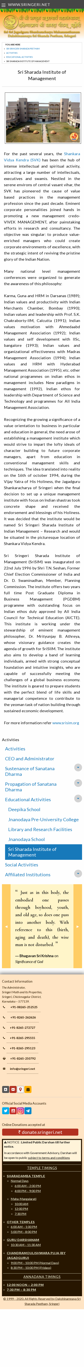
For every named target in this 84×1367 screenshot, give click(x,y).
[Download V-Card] (5, 1089)
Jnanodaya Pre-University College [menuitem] (43, 819)
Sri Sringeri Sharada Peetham (23, 48)
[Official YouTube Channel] (13, 1110)
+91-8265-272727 (22, 1027)
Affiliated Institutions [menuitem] (27, 874)
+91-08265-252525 (24, 1007)
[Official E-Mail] (13, 1089)
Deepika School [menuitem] (24, 809)
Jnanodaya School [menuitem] (26, 839)
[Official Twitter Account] (5, 1110)
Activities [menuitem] (15, 748)
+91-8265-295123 (22, 1048)
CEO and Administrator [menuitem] (29, 758)
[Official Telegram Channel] (27, 1110)
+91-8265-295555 (22, 1038)
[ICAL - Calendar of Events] (27, 1089)
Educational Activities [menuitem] (28, 799)
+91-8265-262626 (23, 1017)
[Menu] (3, 5)
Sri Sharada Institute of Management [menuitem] (32, 851)
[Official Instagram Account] (20, 1110)
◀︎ (8, 926)
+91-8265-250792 (23, 1058)
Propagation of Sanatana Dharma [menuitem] (30, 786)
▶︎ (79, 926)
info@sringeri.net (22, 1068)
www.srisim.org (65, 722)
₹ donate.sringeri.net (40, 1132)
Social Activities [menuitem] (21, 864)
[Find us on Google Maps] (20, 1089)
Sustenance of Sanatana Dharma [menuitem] (30, 771)
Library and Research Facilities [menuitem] (40, 829)
